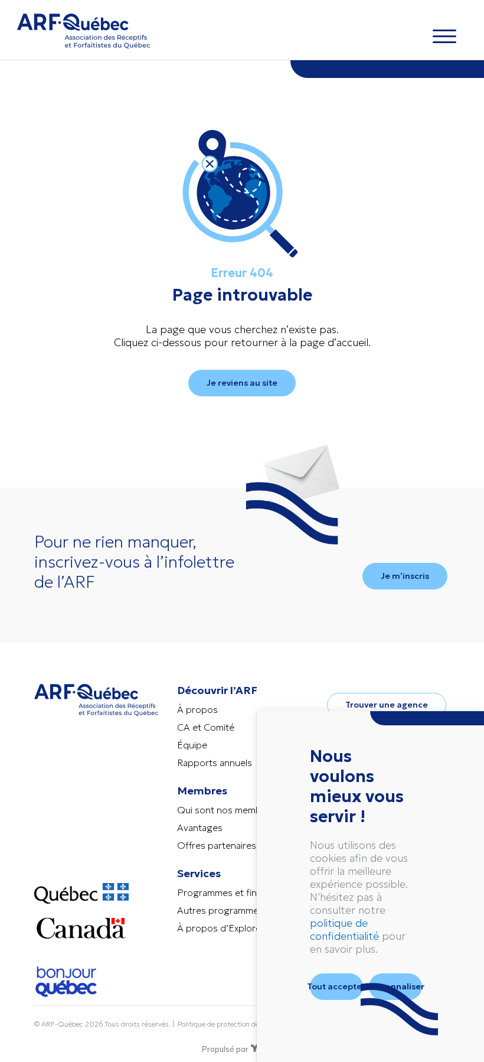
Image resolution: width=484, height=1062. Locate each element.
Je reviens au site (242, 382)
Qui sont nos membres (226, 810)
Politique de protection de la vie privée (238, 1023)
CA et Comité (205, 727)
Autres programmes (220, 910)
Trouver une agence (386, 704)
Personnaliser (395, 986)
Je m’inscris (405, 576)
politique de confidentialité (344, 929)
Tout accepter (336, 986)
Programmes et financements (240, 892)
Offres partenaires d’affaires (237, 845)
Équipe (192, 745)
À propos (197, 709)
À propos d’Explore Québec (237, 928)
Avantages (200, 827)
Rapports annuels (214, 762)
